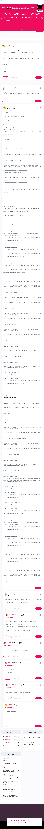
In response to (7, 110)
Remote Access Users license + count (19, 689)
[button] (40, 5)
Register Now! (8, 20)
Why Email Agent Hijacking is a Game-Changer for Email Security (11, 771)
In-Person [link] (16, 758)
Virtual (4, 767)
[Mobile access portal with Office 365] (2, 81)
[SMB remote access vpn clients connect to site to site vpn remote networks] (42, 81)
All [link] (8, 758)
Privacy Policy (8, 8)
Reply (38, 77)
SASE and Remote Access (21, 33)
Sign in (9, 822)
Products (9, 33)
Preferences (40, 10)
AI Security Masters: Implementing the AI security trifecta (11, 778)
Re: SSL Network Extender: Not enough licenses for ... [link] (12, 35)
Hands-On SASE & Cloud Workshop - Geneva (11, 783)
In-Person (4, 760)
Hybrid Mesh (14, 33)
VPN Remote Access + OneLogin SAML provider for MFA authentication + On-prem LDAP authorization (32, 737)
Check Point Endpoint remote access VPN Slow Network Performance (32, 741)
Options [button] (41, 34)
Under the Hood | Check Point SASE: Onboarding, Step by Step (11, 790)
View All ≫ (4, 749)
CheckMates (4, 33)
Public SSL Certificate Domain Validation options (32, 745)
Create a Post (40, 30)
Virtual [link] (12, 758)
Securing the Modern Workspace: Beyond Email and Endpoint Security (11, 796)
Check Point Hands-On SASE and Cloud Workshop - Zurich (10, 764)
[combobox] (26, 39)
